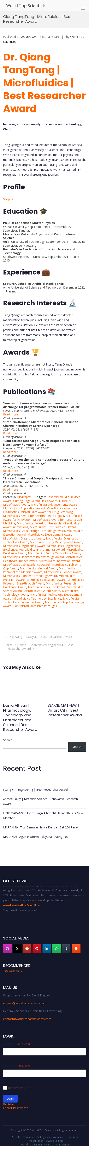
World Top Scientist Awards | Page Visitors (45, 1144)
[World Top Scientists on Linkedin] (46, 948)
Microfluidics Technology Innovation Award (41, 600)
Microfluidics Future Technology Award (54, 553)
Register (8, 1104)
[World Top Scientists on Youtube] (27, 948)
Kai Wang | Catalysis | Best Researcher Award (41, 637)
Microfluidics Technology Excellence (37, 598)
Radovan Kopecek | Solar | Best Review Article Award (20, 710)
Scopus (8, 199)
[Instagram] (7, 948)
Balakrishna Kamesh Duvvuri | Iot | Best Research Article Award (66, 712)
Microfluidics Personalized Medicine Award (39, 570)
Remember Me (18, 1088)
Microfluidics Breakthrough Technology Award (34, 531)
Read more (10, 414)
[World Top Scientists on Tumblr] (66, 948)
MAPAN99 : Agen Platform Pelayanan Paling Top (36, 837)
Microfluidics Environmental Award (42, 549)
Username (16, 1044)
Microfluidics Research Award (46, 580)
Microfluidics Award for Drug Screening (46, 512)
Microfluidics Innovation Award (59, 561)
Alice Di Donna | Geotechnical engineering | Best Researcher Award (39, 647)
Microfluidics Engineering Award (24, 546)
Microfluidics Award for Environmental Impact (33, 516)
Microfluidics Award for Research (39, 523)
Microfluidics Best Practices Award (53, 527)
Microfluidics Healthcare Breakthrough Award (33, 557)
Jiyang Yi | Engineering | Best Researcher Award (35, 790)
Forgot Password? (15, 1108)
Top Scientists (12, 971)
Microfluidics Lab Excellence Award (26, 565)
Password (16, 1066)
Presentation (36, 1141)
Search (7, 740)
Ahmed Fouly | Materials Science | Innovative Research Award (40, 801)
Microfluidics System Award (41, 591)
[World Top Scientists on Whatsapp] (56, 948)
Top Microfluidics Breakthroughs (35, 606)
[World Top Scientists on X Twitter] (17, 948)
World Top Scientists (26, 5)
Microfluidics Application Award (24, 508)
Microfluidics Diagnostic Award (23, 538)
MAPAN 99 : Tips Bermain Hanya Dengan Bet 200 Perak (40, 827)
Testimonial (72, 1137)
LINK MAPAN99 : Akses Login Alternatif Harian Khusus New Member (43, 815)
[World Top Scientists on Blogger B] (76, 948)
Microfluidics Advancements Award (54, 504)
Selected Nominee (23, 1137)
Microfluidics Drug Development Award (56, 542)
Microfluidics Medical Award (38, 568)
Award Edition (54, 1141)
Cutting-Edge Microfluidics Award (35, 501)
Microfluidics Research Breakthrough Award (43, 581)
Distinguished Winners (49, 1137)
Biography (24, 497)
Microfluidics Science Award (46, 587)
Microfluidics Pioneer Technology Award (30, 576)
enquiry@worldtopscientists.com (25, 1003)
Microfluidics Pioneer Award (62, 572)
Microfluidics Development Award (49, 534)
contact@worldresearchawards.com (27, 1019)
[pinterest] (36, 948)
